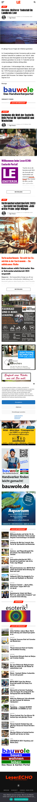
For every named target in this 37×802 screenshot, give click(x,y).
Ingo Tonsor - (12, 125)
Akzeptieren (18, 402)
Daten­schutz (17, 417)
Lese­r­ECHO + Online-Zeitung (26, 790)
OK (11, 799)
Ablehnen (18, 407)
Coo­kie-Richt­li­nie (18, 415)
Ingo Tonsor (12, 17)
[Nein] (35, 797)
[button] (34, 384)
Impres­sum (17, 418)
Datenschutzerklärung (21, 799)
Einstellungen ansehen (18, 412)
